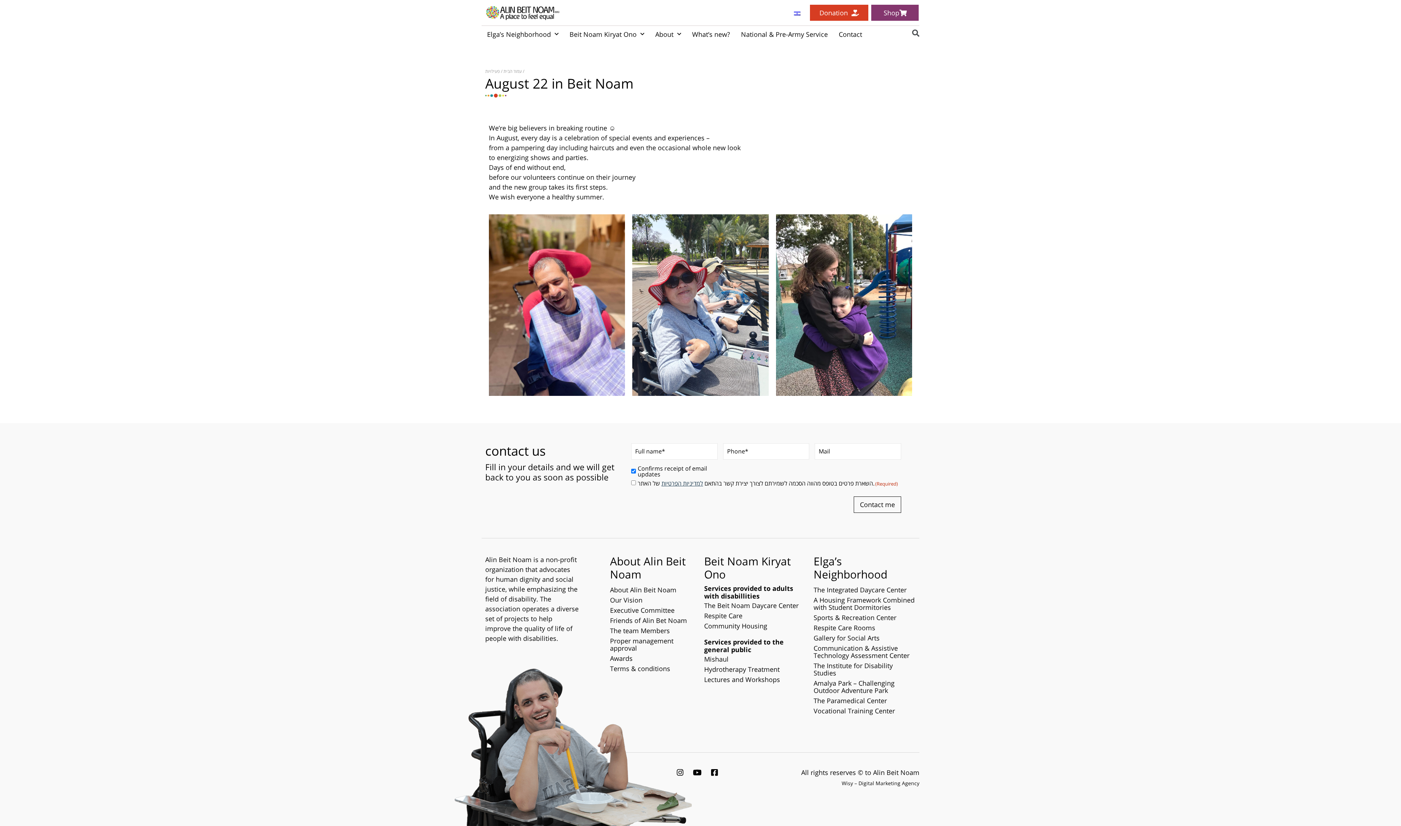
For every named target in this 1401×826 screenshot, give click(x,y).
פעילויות (492, 71)
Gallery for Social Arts (847, 638)
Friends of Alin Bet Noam (648, 620)
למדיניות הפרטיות (682, 483)
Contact (850, 34)
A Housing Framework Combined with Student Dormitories (864, 604)
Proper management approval (642, 644)
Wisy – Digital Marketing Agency (880, 783)
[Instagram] (680, 772)
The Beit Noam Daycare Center (751, 605)
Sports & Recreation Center (855, 617)
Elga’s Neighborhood (519, 34)
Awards (621, 658)
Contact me (877, 504)
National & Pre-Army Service (784, 34)
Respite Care (723, 615)
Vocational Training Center (854, 710)
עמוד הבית (512, 71)
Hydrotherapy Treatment (742, 669)
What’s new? (711, 34)
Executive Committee (642, 610)
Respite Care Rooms (844, 627)
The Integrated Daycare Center (860, 589)
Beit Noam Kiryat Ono (603, 34)
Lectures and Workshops (742, 679)
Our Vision (626, 600)
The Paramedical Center (850, 700)
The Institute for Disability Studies (853, 669)
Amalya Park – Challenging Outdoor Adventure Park (854, 687)
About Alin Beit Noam (643, 589)
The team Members (640, 630)
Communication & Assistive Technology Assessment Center (862, 652)
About (664, 34)
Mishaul (716, 659)
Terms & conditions (640, 668)
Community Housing (735, 626)
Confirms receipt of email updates (672, 471)
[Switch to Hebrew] (797, 13)
